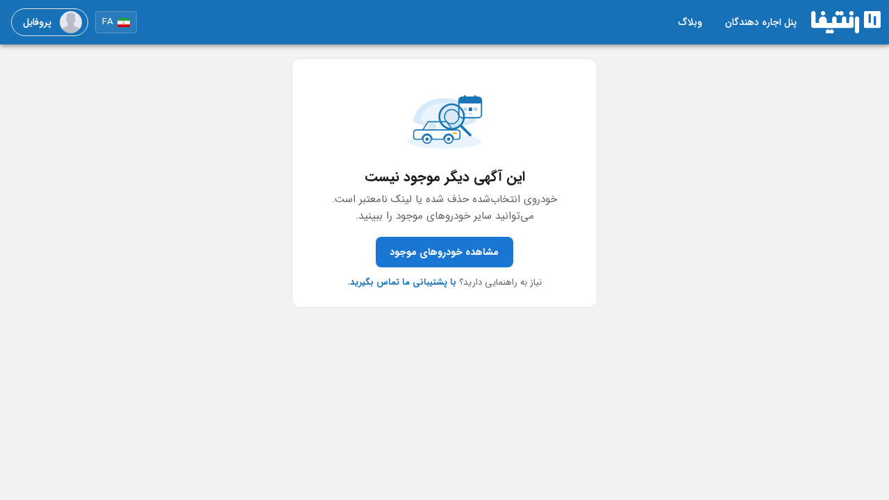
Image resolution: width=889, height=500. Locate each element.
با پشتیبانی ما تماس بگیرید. (401, 283)
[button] (116, 22)
